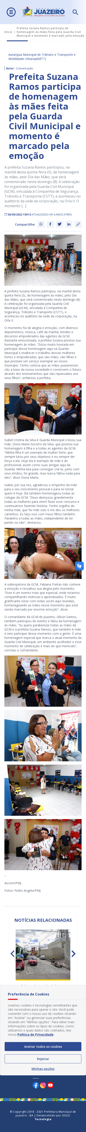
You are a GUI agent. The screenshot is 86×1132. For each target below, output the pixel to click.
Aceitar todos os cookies (43, 1046)
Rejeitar (43, 1059)
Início (8, 32)
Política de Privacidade (35, 1034)
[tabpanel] (43, 964)
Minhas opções (43, 1069)
